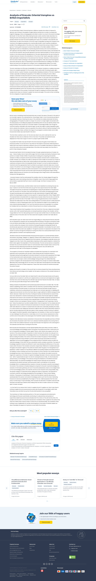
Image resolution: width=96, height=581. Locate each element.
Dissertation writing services (16, 554)
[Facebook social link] (44, 564)
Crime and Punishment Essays (29, 459)
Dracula (29, 10)
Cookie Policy (19, 576)
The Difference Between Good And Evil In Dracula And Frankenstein (21, 481)
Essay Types (32, 546)
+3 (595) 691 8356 (74, 550)
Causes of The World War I (70, 61)
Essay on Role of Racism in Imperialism (73, 66)
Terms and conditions (21, 573)
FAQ (50, 550)
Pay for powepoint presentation (16, 558)
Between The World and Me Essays (19, 456)
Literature (24, 10)
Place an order (18, 110)
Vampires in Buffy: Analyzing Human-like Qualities (74, 73)
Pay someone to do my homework (17, 548)
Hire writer (81, 2)
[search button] (84, 20)
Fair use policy (31, 573)
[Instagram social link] (52, 564)
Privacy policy (12, 573)
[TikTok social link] (49, 564)
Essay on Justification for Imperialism (73, 63)
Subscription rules (13, 575)
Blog (30, 548)
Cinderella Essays (33, 456)
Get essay (72, 41)
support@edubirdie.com (76, 546)
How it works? (52, 546)
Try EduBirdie (51, 424)
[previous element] (6, 488)
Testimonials (52, 548)
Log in (74, 2)
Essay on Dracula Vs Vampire (18, 416)
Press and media (52, 558)
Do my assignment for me (15, 550)
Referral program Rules (24, 575)
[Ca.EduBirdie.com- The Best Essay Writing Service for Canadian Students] (42, 571)
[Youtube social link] (47, 564)
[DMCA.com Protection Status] (72, 557)
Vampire (31, 21)
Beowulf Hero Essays (15, 459)
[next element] (89, 488)
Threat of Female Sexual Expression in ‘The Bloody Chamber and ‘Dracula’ (45, 481)
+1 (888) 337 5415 (74, 548)
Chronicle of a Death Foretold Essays (47, 456)
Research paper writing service (16, 552)
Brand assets (52, 560)
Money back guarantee (54, 552)
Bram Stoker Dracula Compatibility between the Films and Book (75, 57)
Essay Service (12, 10)
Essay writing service (14, 546)
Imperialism (23, 21)
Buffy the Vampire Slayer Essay (72, 70)
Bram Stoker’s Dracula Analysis (51, 416)
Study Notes (32, 550)
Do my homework (13, 556)
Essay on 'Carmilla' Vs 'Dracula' (73, 480)
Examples (19, 10)
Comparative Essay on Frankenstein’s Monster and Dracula (73, 54)
